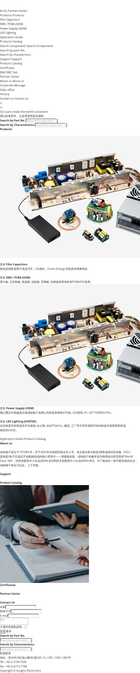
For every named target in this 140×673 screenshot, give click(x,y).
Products (18, 15)
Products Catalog (11, 41)
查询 (8, 631)
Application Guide (11, 37)
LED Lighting (8, 33)
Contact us (21, 98)
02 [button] (1, 107)
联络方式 (5, 611)
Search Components (40, 46)
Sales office (7, 90)
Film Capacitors (10, 19)
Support (16, 59)
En (5, 11)
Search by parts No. (12, 50)
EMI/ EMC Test (9, 72)
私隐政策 (5, 653)
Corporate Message (12, 85)
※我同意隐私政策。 (12, 627)
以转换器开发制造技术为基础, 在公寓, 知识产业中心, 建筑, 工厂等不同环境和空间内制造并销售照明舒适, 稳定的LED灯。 (63, 428)
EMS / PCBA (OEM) (11, 24)
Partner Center (17, 11)
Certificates (7, 68)
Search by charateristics (15, 55)
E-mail (4, 616)
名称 (2, 607)
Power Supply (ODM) (13, 28)
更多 (2, 264)
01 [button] (1, 103)
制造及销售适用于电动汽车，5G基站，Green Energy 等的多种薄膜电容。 (45, 269)
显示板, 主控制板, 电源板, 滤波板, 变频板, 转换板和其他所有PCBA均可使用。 (46, 282)
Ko (1, 11)
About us (18, 81)
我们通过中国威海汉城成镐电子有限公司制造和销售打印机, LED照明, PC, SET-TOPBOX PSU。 (57, 413)
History (4, 94)
